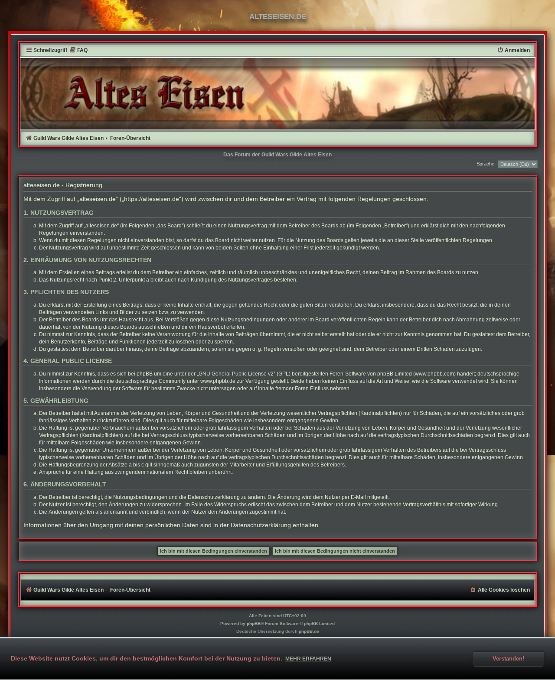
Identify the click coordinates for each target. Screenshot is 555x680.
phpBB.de (309, 631)
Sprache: (486, 163)
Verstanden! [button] (508, 659)
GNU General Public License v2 (236, 374)
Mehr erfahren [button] (308, 659)
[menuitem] (78, 50)
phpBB (254, 623)
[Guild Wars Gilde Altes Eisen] (277, 93)
